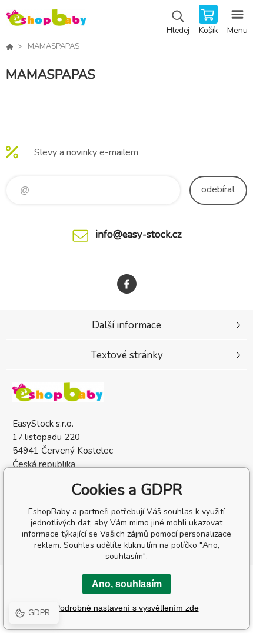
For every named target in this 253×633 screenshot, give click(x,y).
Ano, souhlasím (127, 584)
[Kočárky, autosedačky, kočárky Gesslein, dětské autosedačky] (9, 46)
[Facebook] (127, 284)
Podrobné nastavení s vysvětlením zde (127, 607)
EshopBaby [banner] (46, 20)
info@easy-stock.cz (138, 234)
